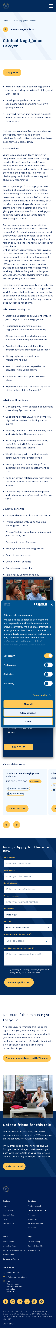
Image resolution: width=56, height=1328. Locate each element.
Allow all (28, 704)
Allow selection (28, 713)
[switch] (48, 665)
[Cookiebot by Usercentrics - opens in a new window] (35, 605)
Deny (28, 721)
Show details (40, 695)
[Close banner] (51, 604)
